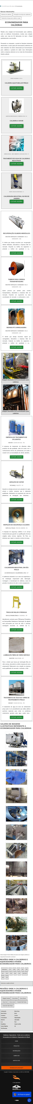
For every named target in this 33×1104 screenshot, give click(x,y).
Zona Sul (5, 1002)
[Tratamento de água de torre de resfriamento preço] (16, 694)
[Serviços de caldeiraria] (16, 869)
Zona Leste (12, 1002)
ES (18, 969)
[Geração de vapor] (16, 479)
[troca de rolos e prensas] (16, 609)
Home (16, 1041)
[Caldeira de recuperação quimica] (16, 832)
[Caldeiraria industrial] (16, 814)
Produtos (16, 1046)
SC (3, 973)
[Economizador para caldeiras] (16, 366)
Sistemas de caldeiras (6, 14)
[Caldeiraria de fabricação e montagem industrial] (16, 924)
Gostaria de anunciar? (16, 1067)
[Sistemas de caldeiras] (16, 777)
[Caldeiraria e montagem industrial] (16, 795)
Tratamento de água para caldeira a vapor (11, 18)
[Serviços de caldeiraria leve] (16, 906)
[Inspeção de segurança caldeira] (16, 521)
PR (26, 969)
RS (7, 973)
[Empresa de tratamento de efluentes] (16, 434)
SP (22, 969)
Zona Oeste (23, 998)
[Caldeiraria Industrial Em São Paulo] (16, 564)
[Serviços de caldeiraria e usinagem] (16, 850)
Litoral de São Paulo (8, 1005)
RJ (10, 969)
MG (14, 969)
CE (19, 973)
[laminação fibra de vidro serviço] (16, 651)
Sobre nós (17, 1055)
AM (3, 977)
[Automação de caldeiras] (16, 758)
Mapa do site (16, 1060)
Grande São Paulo (21, 1002)
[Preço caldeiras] (16, 942)
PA (7, 977)
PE (11, 973)
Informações (16, 1050)
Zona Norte (15, 998)
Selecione (4, 969)
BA (15, 973)
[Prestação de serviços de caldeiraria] (16, 740)
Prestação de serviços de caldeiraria (22, 14)
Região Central (6, 998)
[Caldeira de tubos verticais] (16, 887)
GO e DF (25, 973)
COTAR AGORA (16, 88)
